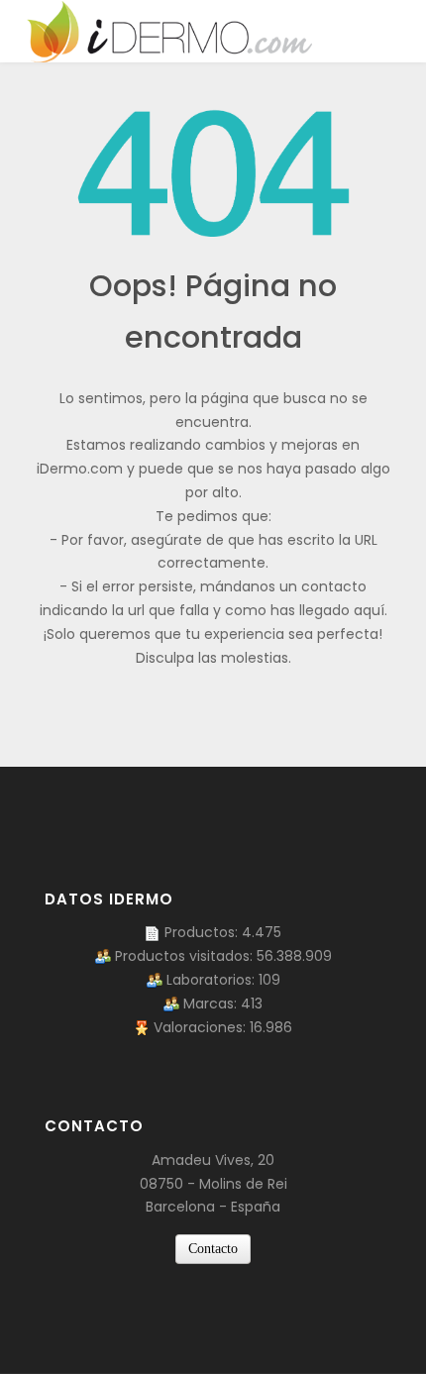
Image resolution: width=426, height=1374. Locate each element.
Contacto (213, 1248)
